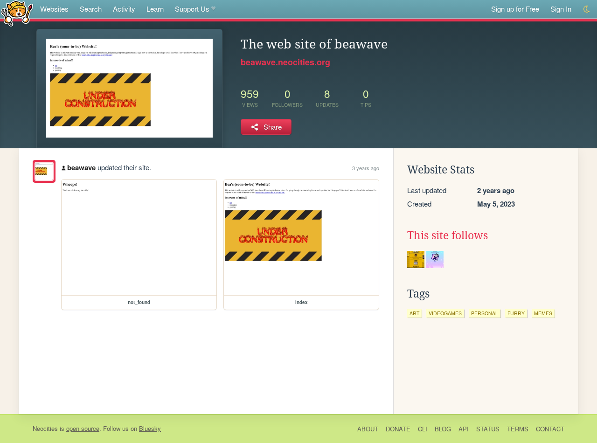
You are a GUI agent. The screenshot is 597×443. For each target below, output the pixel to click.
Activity (124, 9)
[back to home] (17, 13)
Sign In (560, 9)
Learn (155, 9)
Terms (517, 428)
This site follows (447, 235)
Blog (443, 428)
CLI (422, 428)
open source (82, 428)
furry (516, 313)
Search (91, 9)
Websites (54, 9)
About (367, 428)
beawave (81, 167)
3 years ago (365, 168)
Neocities (45, 428)
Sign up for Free (515, 9)
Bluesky (150, 428)
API (463, 428)
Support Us (192, 9)
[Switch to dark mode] (587, 9)
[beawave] (44, 171)
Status (488, 428)
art (414, 313)
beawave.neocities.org (285, 62)
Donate (398, 428)
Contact (550, 428)
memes (543, 313)
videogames (445, 313)
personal (484, 313)
